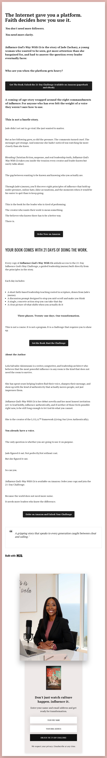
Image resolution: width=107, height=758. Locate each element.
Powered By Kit (14, 555)
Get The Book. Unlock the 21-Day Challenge (49, 86)
